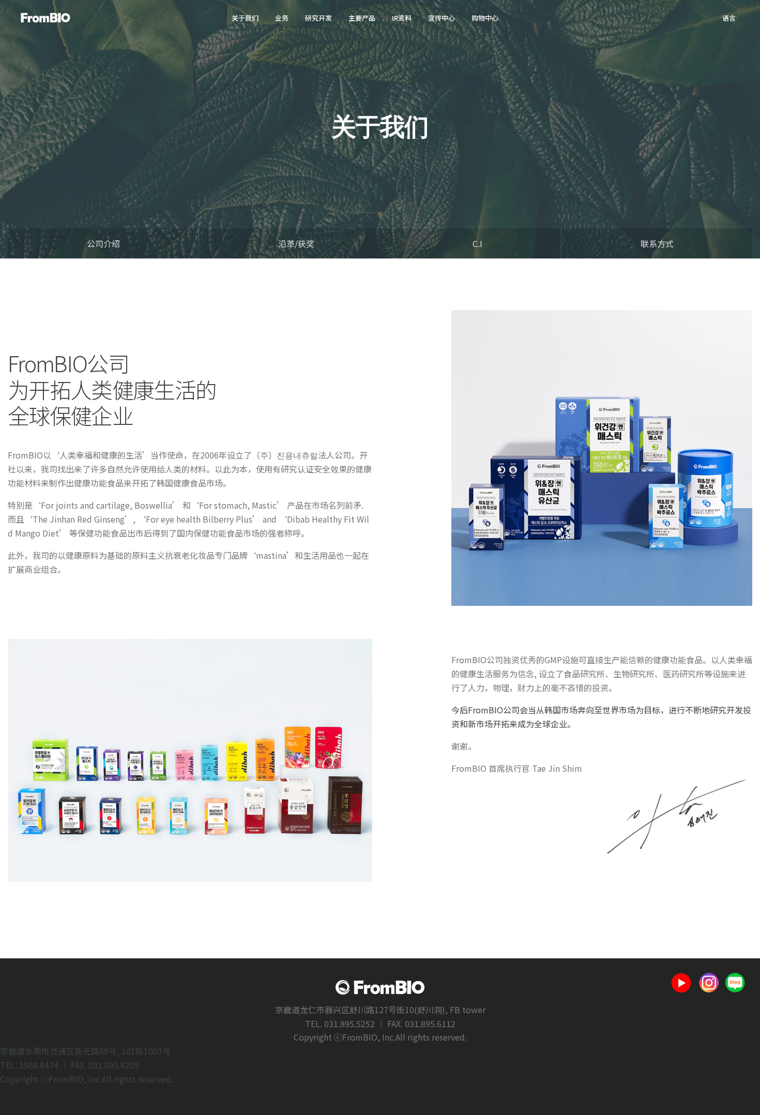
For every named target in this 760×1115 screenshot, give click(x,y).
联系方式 (657, 243)
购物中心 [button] (485, 18)
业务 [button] (281, 18)
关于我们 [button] (245, 18)
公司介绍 (103, 243)
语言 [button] (729, 18)
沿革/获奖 (296, 243)
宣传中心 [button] (441, 18)
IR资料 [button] (402, 18)
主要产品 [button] (361, 18)
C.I (477, 243)
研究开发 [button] (318, 18)
